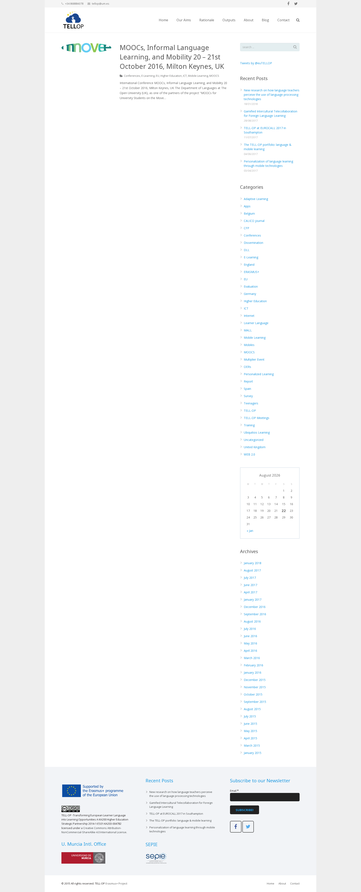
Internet (249, 316)
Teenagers (251, 403)
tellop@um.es (100, 3)
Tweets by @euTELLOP (256, 63)
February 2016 (253, 665)
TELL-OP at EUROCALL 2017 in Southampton (176, 813)
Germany (250, 294)
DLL (246, 250)
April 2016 (250, 651)
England (249, 265)
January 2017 (252, 599)
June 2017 (250, 585)
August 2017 (252, 570)
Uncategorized (253, 440)
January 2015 (252, 753)
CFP (246, 228)
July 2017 (250, 578)
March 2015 (252, 745)
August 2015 (252, 709)
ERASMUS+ (251, 272)
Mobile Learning (198, 76)
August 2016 (252, 621)
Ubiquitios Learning (257, 432)
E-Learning (148, 76)
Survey (248, 396)
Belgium (249, 213)
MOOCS (214, 76)
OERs (247, 367)
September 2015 (255, 702)
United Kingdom (255, 447)
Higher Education (171, 76)
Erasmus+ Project (116, 883)
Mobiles (249, 345)
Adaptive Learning (256, 199)
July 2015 (250, 716)
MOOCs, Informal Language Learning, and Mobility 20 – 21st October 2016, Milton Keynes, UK (172, 57)
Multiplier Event (254, 359)
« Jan (250, 531)
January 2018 (252, 563)
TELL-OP (250, 411)
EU (157, 76)
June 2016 (250, 636)
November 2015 (255, 687)
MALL (248, 330)
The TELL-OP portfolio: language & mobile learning (180, 820)
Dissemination (253, 243)
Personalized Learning (259, 374)
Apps (247, 206)
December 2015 (255, 680)
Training (249, 425)
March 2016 (252, 658)
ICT (185, 76)
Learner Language (256, 323)
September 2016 (255, 614)
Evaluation (251, 286)
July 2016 (250, 629)
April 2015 (250, 738)
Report (248, 381)
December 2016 (255, 607)
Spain (247, 389)
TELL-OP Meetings (256, 418)
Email (234, 791)
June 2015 (250, 724)
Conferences (132, 76)
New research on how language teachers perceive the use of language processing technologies (271, 94)
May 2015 (250, 731)
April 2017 (250, 592)
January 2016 (252, 672)
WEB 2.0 (249, 454)
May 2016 (250, 643)
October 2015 (253, 694)
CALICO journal (254, 221)
